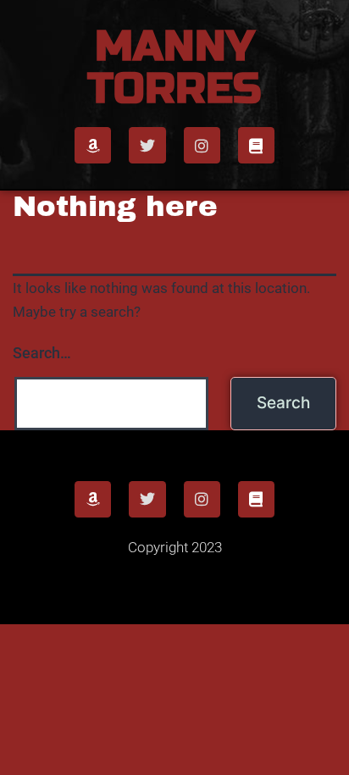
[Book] (256, 145)
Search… (42, 353)
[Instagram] (202, 145)
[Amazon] (93, 145)
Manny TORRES (174, 67)
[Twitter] (147, 145)
